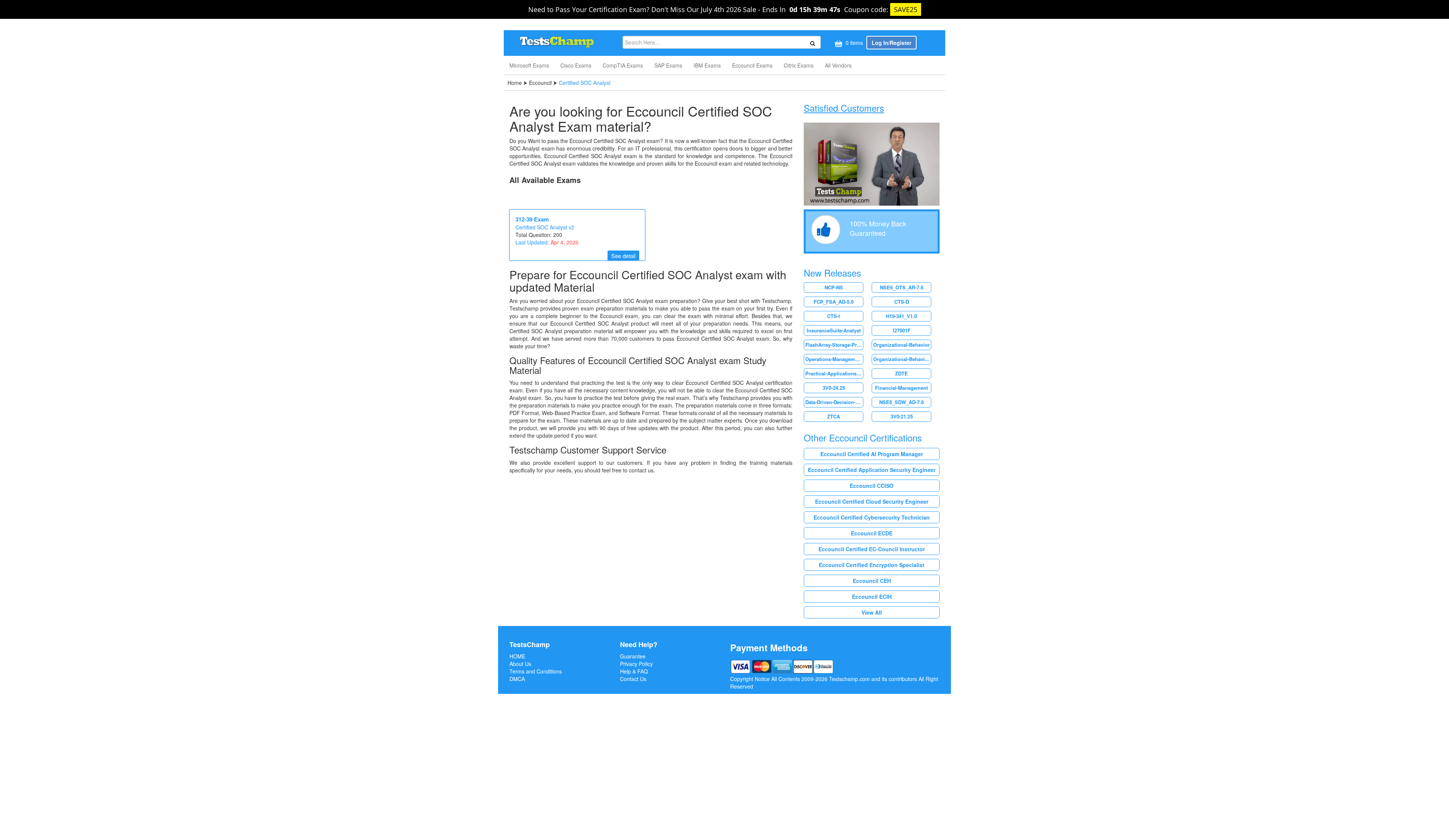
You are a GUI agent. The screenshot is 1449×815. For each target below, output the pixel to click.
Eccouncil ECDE (871, 533)
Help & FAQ (634, 671)
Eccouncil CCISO (872, 485)
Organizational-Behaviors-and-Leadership (902, 359)
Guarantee (633, 656)
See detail (623, 256)
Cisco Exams (575, 65)
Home (515, 82)
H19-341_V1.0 (901, 316)
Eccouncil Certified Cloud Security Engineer (871, 501)
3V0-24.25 (834, 387)
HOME (517, 656)
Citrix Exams (799, 65)
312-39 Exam (532, 219)
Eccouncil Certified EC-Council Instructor (871, 549)
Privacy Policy (636, 663)
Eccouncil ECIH (872, 596)
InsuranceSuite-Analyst (834, 330)
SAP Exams (668, 65)
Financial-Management (901, 387)
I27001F (902, 330)
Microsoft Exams (529, 65)
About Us (520, 663)
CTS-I (833, 316)
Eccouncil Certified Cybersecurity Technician (872, 517)
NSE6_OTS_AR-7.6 (901, 287)
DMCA (517, 679)
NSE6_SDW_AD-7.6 (901, 402)
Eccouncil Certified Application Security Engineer (871, 470)
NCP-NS (833, 287)
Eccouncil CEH (872, 580)
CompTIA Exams (623, 65)
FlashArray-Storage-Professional (834, 344)
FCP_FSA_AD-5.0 (834, 301)
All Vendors (838, 65)
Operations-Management (833, 359)
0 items (853, 42)
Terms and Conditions (535, 671)
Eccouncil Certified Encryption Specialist (871, 565)
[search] (811, 42)
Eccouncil (540, 82)
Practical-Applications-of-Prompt (834, 373)
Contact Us (633, 679)
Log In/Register (891, 42)
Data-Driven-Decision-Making (834, 402)
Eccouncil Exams (752, 65)
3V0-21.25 (902, 416)
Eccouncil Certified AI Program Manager (871, 454)
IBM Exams (707, 65)
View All (871, 612)
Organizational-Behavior (901, 344)
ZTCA (833, 416)
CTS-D (901, 301)
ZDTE (901, 373)
